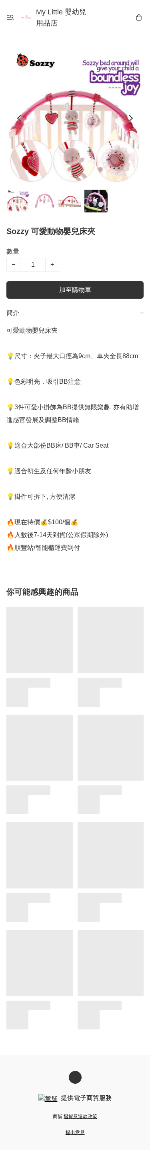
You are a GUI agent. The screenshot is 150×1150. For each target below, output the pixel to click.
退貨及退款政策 (80, 1116)
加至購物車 (75, 289)
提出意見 (75, 1132)
